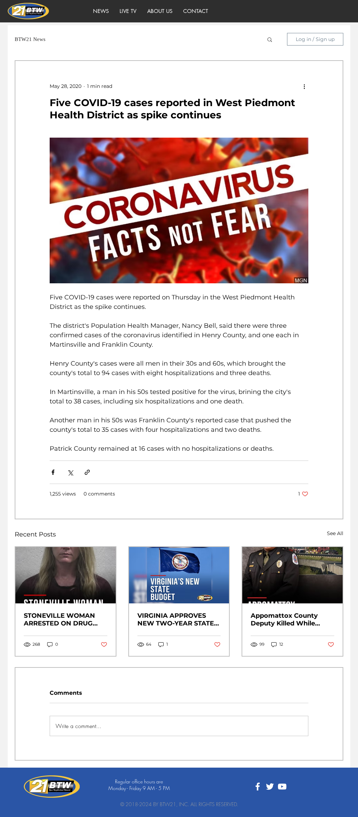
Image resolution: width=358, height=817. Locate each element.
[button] (269, 39)
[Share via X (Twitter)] (70, 472)
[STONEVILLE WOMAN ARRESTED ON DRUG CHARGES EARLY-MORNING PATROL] (65, 575)
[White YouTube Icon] (282, 786)
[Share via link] (87, 472)
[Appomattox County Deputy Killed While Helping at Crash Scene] (292, 575)
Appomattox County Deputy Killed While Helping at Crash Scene (289, 619)
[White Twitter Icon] (270, 786)
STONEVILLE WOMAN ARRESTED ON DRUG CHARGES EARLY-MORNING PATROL (59, 619)
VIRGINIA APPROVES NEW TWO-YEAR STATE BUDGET (175, 619)
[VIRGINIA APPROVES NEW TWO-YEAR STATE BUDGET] (179, 575)
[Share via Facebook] (53, 472)
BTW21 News (30, 39)
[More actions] (304, 86)
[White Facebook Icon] (257, 786)
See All (335, 533)
